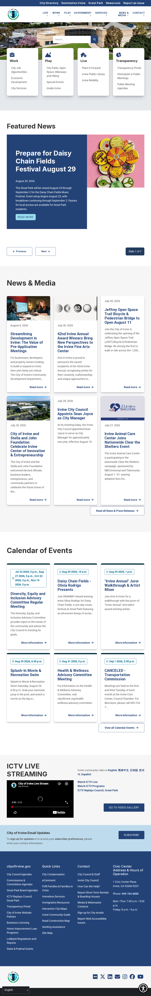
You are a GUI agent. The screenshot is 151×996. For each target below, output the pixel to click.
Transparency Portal (129, 67)
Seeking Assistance (53, 926)
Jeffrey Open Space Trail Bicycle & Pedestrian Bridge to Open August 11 (122, 316)
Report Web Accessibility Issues (92, 920)
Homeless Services (53, 896)
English (112, 770)
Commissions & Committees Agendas (19, 882)
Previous (21, 251)
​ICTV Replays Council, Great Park (98, 790)
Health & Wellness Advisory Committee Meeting (75, 674)
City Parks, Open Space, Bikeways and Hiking (56, 71)
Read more (25, 217)
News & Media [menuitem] (123, 14)
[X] (102, 977)
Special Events (55, 82)
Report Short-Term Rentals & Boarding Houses (93, 894)
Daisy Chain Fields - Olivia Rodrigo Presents (74, 585)
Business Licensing (18, 922)
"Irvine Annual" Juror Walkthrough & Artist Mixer (122, 585)
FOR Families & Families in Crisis (57, 888)
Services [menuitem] (101, 14)
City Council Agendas (19, 874)
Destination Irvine (73, 3)
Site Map (47, 932)
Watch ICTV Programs (91, 786)
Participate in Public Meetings (128, 76)
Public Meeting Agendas (126, 86)
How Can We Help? (89, 886)
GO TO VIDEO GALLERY (124, 807)
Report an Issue (133, 3)
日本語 (134, 770)
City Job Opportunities (19, 69)
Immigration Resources (55, 902)
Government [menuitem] (83, 14)
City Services (18, 88)
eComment (48, 880)
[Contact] (117, 977)
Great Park (95, 3)
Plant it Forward (91, 67)
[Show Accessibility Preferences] (143, 988)
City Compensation (53, 874)
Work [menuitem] (56, 14)
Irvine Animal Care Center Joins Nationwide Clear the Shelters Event (122, 440)
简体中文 (123, 770)
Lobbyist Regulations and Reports (21, 940)
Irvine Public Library (93, 74)
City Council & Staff (89, 874)
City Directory (49, 3)
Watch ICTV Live (87, 781)
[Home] (13, 14)
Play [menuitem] (67, 14)
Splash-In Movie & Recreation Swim (25, 672)
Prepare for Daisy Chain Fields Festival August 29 (46, 161)
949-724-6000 (130, 893)
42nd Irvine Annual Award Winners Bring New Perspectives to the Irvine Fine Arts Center (75, 342)
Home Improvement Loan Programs (22, 930)
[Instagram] (125, 977)
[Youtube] (140, 977)
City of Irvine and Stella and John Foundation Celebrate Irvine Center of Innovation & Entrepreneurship (27, 444)
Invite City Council (88, 880)
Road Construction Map (56, 920)
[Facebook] (132, 977)
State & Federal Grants (20, 948)
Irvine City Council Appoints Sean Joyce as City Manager (75, 413)
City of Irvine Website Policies (19, 914)
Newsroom (113, 3)
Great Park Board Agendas (22, 890)
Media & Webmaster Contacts (89, 904)
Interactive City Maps (54, 908)
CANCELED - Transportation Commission (117, 674)
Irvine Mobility (90, 80)
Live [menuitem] (45, 14)
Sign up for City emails (91, 912)
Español (86, 774)
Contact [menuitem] (139, 14)
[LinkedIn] (110, 977)
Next (43, 251)
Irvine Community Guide (56, 914)
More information (32, 642)
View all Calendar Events (119, 727)
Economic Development (19, 80)
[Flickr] (95, 977)
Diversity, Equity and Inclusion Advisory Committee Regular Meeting (27, 600)
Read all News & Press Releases (115, 510)
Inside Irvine (54, 88)
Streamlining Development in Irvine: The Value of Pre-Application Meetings (26, 342)
